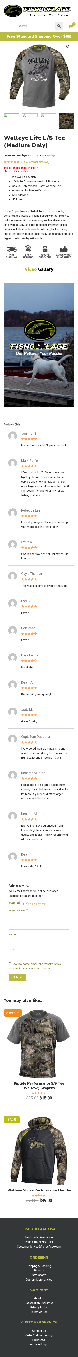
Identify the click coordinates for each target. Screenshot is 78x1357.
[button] (68, 46)
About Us (39, 1298)
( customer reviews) (35, 162)
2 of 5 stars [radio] (32, 904)
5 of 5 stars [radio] (44, 904)
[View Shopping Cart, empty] (70, 27)
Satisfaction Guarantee (39, 1303)
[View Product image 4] (66, 121)
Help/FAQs (39, 1340)
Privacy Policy (39, 1307)
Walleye (51, 155)
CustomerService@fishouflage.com (39, 1246)
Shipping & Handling (39, 1266)
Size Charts (39, 1275)
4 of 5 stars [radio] (40, 904)
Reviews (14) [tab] (12, 424)
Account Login (39, 1344)
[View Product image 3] (48, 121)
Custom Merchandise (39, 1279)
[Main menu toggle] (7, 26)
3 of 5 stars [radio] (35, 904)
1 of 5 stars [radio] (27, 904)
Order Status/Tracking (39, 1335)
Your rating (16, 903)
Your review (18, 910)
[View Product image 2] (30, 121)
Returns (39, 1270)
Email (13, 949)
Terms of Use (39, 1312)
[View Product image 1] (11, 121)
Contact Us (39, 1331)
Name (13, 934)
